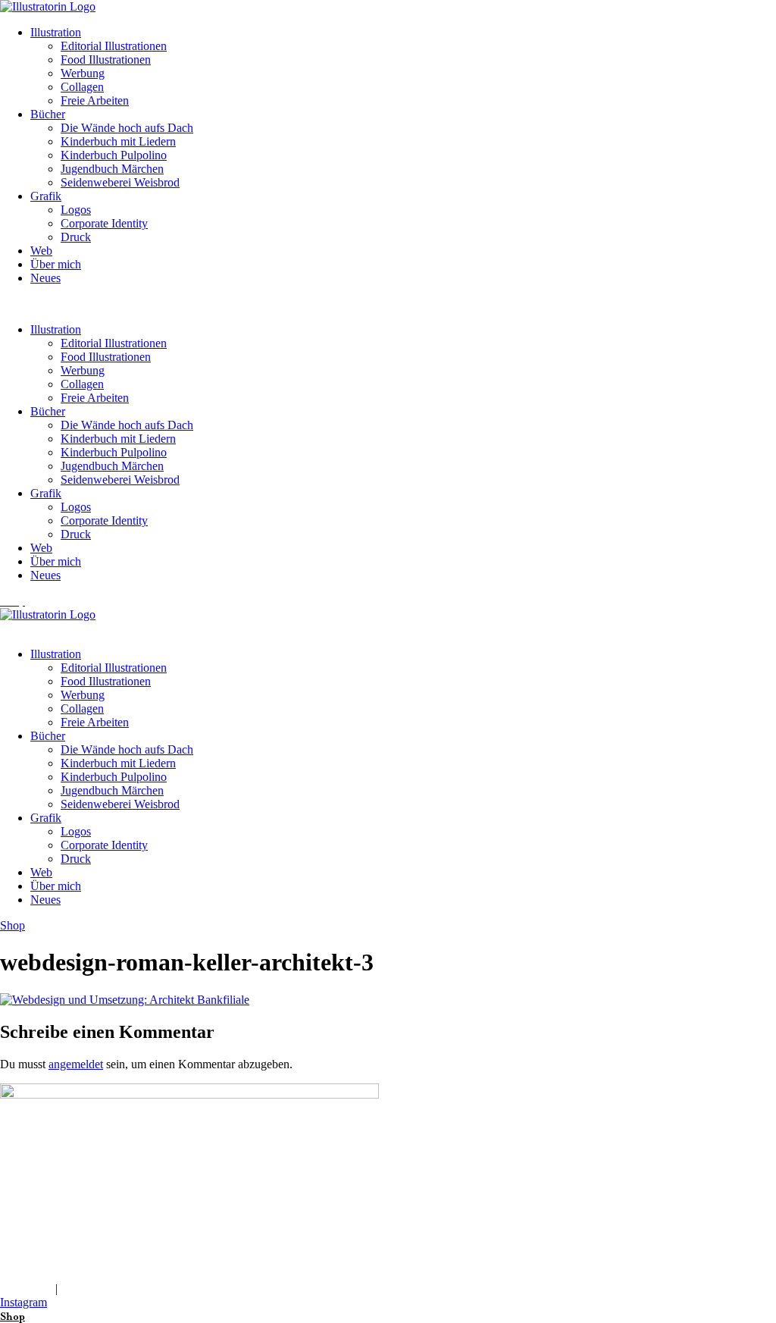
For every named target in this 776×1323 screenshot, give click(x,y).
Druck (76, 236)
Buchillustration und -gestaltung (76, 1193)
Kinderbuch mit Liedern (118, 141)
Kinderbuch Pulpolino (114, 155)
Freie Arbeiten (95, 100)
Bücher (47, 114)
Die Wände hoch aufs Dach (127, 127)
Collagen (82, 86)
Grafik (45, 196)
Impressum (26, 1288)
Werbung (83, 73)
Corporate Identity (104, 223)
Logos (76, 209)
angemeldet (75, 1064)
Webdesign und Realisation (65, 1247)
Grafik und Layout (44, 1220)
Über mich (55, 264)
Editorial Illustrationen (114, 45)
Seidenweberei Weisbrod (120, 182)
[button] (388, 304)
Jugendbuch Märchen (112, 168)
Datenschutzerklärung (113, 1288)
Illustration (55, 32)
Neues (45, 277)
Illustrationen (31, 1165)
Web (41, 250)
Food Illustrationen (106, 59)
